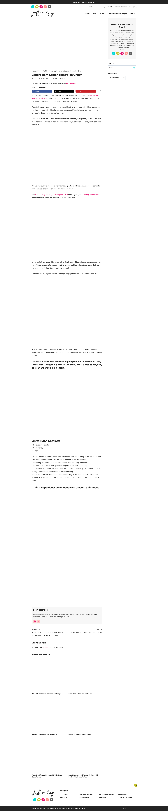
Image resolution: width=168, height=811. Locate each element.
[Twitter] (45, 6)
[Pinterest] (41, 6)
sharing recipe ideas (91, 195)
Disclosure (53, 808)
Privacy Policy (61, 808)
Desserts (63, 797)
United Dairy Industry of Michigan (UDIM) (51, 195)
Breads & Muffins (86, 794)
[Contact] (49, 6)
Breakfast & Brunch (106, 794)
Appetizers (64, 794)
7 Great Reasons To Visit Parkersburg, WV (85, 631)
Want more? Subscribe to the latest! (84, 2)
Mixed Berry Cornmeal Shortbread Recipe (46, 694)
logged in (45, 647)
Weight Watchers (125, 797)
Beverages (122, 794)
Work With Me (70, 808)
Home (87, 13)
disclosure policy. (71, 83)
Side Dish (102, 797)
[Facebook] (32, 6)
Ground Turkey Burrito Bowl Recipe (44, 734)
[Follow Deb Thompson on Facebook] (34, 621)
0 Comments (60, 78)
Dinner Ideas (84, 797)
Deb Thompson (39, 78)
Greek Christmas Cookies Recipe (80, 734)
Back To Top (135, 785)
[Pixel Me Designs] (132, 808)
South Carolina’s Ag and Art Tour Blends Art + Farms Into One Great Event (47, 632)
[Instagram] (37, 6)
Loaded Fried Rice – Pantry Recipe (80, 694)
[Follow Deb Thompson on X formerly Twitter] (38, 621)
